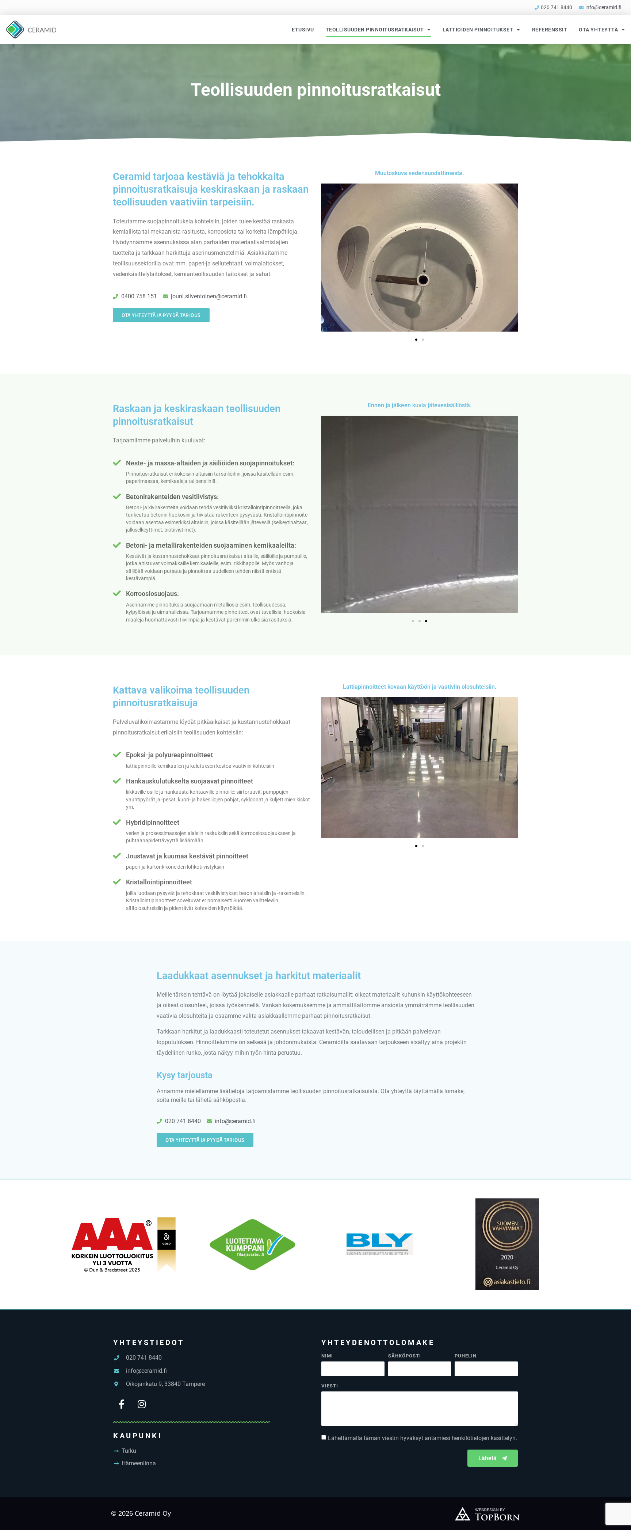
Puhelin (466, 1356)
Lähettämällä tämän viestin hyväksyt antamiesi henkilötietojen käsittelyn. (422, 1438)
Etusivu (303, 30)
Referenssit (549, 30)
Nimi (327, 1356)
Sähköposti (404, 1356)
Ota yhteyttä (598, 30)
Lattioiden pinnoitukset (478, 30)
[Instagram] (141, 1404)
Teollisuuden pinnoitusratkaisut (375, 30)
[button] (416, 340)
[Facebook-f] (121, 1404)
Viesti (329, 1386)
